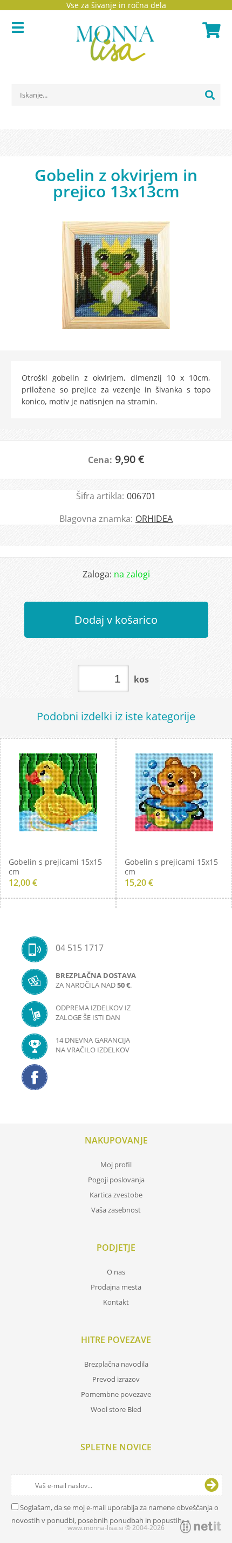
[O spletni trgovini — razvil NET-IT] (200, 1526)
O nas (116, 1272)
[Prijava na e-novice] (211, 1485)
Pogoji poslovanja (116, 1179)
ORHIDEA (154, 519)
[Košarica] (210, 30)
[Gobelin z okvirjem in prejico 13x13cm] (116, 280)
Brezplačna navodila (116, 1364)
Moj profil (116, 1164)
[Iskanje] (210, 95)
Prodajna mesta (116, 1287)
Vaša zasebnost (116, 1210)
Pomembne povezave (116, 1394)
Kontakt (116, 1302)
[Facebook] (116, 1080)
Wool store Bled (116, 1409)
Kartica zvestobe (116, 1195)
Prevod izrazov (116, 1379)
